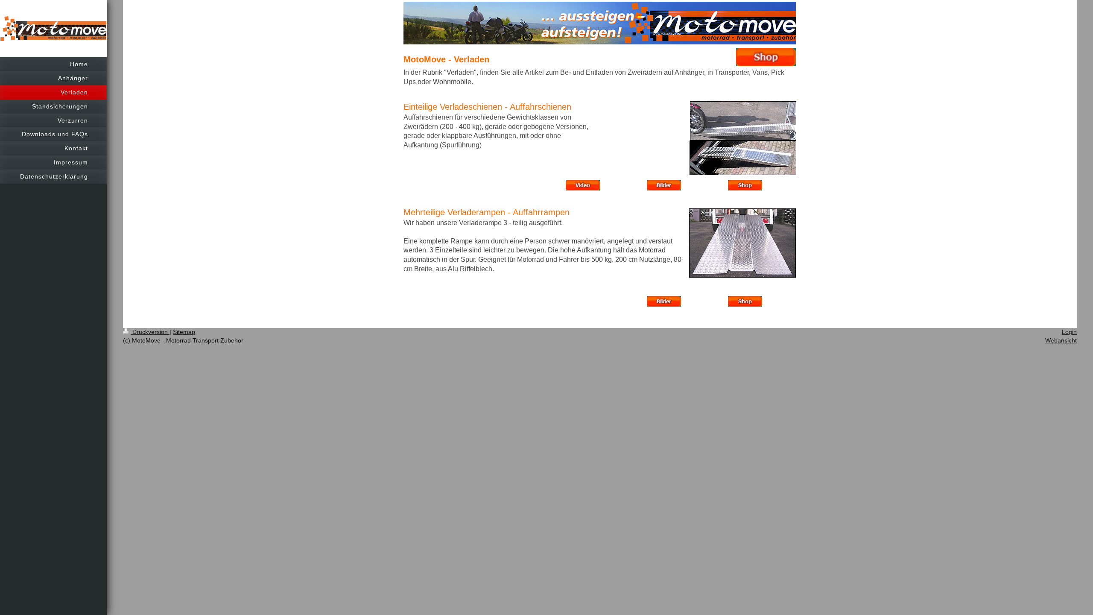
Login (1069, 331)
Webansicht (1061, 340)
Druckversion (150, 331)
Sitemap (184, 331)
